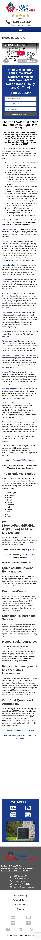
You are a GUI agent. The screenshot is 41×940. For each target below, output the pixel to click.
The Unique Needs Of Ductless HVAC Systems (17, 871)
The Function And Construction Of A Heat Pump (17, 868)
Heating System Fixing (10, 229)
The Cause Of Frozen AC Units (11, 866)
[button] (20, 29)
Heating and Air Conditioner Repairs (15, 355)
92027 (7, 156)
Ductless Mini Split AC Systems (14, 312)
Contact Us (20, 904)
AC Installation (7, 341)
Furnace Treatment (9, 293)
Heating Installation (9, 265)
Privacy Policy (20, 895)
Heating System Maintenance (13, 241)
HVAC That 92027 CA (20, 124)
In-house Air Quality (9, 372)
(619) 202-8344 (27, 460)
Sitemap (20, 909)
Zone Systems (7, 436)
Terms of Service (21, 900)
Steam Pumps (7, 279)
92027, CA (16, 73)
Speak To (10, 730)
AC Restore (6, 331)
